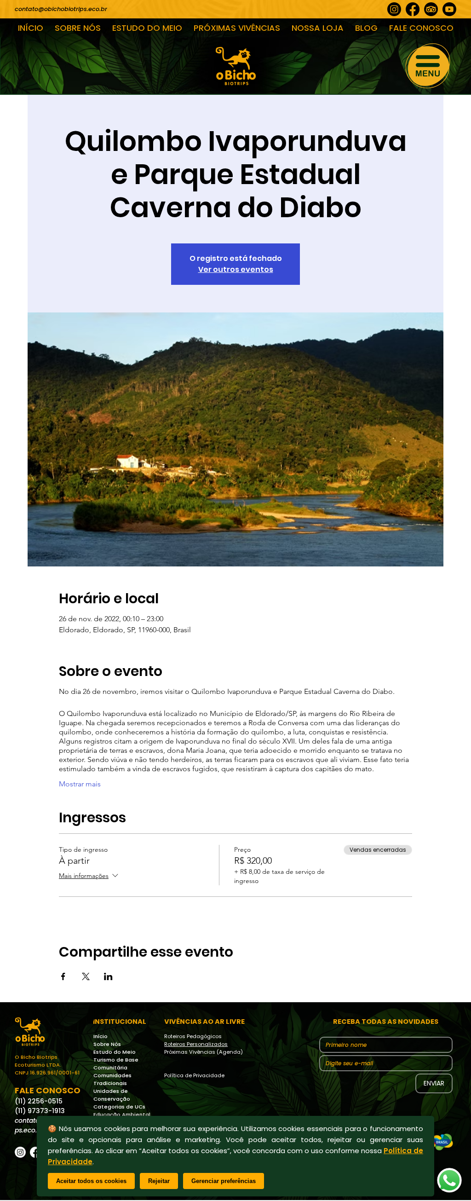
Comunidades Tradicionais (112, 1079)
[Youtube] (449, 9)
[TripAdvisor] (431, 9)
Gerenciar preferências (223, 1181)
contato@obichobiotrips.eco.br (61, 9)
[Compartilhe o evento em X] (85, 976)
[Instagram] (394, 9)
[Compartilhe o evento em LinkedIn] (108, 976)
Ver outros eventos (235, 269)
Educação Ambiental (121, 1114)
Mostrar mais (80, 783)
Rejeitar (159, 1181)
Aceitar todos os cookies (91, 1181)
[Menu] (428, 65)
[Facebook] (412, 9)
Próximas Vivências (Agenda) (203, 1052)
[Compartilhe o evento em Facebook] (63, 976)
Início (100, 1036)
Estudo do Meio (114, 1052)
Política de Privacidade (194, 1075)
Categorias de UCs (119, 1106)
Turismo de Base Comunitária (115, 1063)
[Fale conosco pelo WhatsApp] (449, 1180)
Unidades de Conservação (111, 1095)
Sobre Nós (107, 1044)
